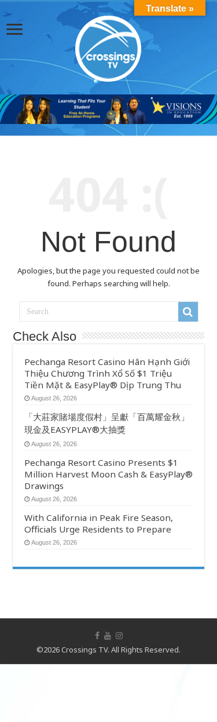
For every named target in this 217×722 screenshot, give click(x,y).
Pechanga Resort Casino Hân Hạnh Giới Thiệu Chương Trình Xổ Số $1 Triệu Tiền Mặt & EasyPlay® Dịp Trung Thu (107, 373)
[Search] (188, 312)
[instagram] (119, 636)
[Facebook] (97, 636)
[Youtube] (107, 636)
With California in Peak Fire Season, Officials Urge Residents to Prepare (98, 523)
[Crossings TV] (109, 46)
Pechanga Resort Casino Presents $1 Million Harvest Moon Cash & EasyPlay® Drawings (108, 474)
